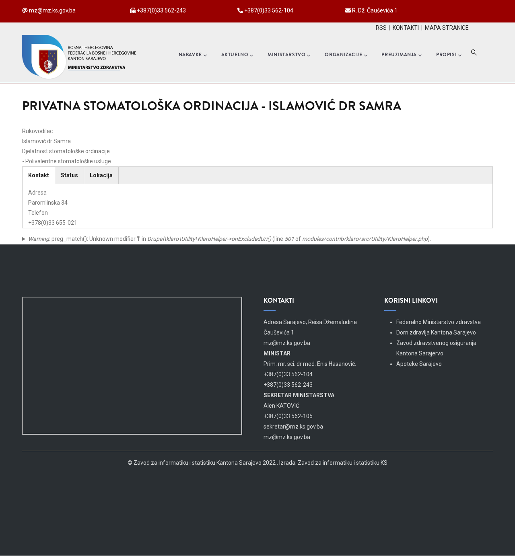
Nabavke (190, 54)
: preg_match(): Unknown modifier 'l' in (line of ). (229, 239)
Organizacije (343, 54)
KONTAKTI (406, 28)
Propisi (446, 54)
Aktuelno (235, 54)
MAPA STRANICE (447, 28)
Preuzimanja (399, 54)
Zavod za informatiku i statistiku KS (342, 463)
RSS (381, 28)
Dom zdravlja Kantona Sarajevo (436, 332)
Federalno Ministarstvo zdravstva (438, 322)
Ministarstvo (286, 54)
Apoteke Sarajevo (419, 364)
